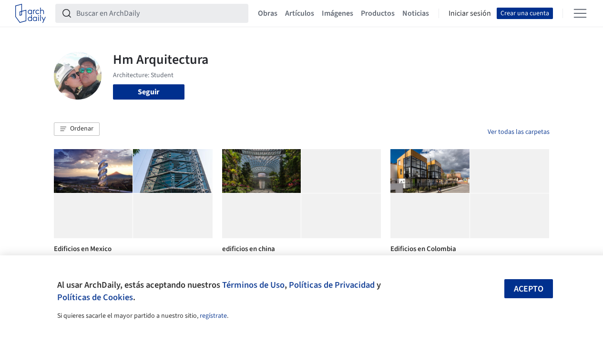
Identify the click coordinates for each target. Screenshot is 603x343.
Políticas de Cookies (95, 297)
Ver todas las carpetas (519, 132)
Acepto (528, 289)
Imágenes (337, 13)
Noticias (415, 13)
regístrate (213, 316)
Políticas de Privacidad (332, 285)
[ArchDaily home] (30, 13)
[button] (77, 129)
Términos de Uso (253, 285)
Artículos (299, 13)
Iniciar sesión (470, 13)
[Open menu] (580, 13)
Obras (267, 13)
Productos (378, 13)
